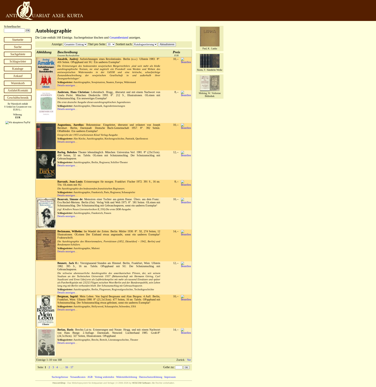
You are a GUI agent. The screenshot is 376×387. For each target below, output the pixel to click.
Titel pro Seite (96, 44)
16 (66, 367)
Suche (18, 47)
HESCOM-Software (141, 383)
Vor (189, 359)
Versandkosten (78, 376)
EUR (176, 53)
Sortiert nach (124, 44)
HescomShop (58, 383)
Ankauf (18, 76)
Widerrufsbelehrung (126, 376)
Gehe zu (168, 367)
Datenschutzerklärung (150, 376)
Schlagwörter (18, 61)
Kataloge (17, 68)
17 (71, 367)
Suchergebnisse (60, 376)
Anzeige (57, 44)
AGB (90, 376)
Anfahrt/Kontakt (18, 90)
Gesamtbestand (118, 37)
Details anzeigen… (67, 85)
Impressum (170, 376)
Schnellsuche (12, 26)
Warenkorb (18, 83)
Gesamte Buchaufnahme (68, 53)
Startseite (17, 39)
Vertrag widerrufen (104, 376)
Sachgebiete (17, 54)
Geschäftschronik (18, 97)
